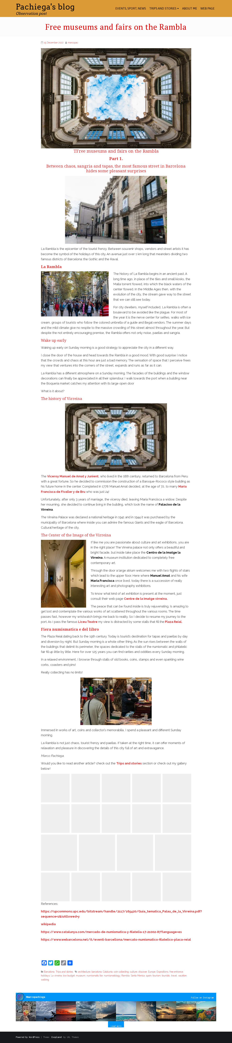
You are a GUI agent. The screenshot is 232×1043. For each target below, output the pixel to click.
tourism (157, 975)
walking (45, 979)
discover (142, 971)
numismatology (112, 975)
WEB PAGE (207, 8)
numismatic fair (95, 975)
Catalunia (108, 971)
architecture (84, 971)
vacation (182, 975)
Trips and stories (162, 8)
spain (148, 975)
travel (174, 975)
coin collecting (121, 971)
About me (189, 8)
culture (133, 971)
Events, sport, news (130, 8)
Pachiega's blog (45, 6)
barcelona (97, 971)
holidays (45, 975)
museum (80, 975)
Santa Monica (138, 975)
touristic (166, 975)
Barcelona (49, 971)
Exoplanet (56, 1037)
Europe (151, 971)
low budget (69, 975)
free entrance (176, 971)
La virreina (56, 975)
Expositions (162, 971)
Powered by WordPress (28, 1037)
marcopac (73, 42)
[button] (26, 1011)
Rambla (125, 975)
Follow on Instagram (202, 997)
